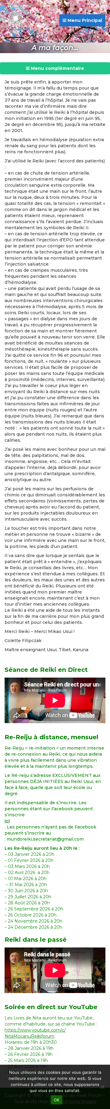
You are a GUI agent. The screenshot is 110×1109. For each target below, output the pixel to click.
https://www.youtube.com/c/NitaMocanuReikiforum (35, 1033)
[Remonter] (99, 1048)
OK (57, 1099)
